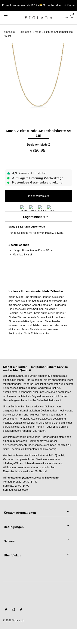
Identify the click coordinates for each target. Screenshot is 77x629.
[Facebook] (6, 610)
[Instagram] (13, 610)
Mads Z (45, 144)
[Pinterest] (21, 610)
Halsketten (25, 31)
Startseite (9, 31)
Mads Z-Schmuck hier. (37, 333)
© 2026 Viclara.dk (13, 620)
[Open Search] (66, 16)
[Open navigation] (10, 16)
